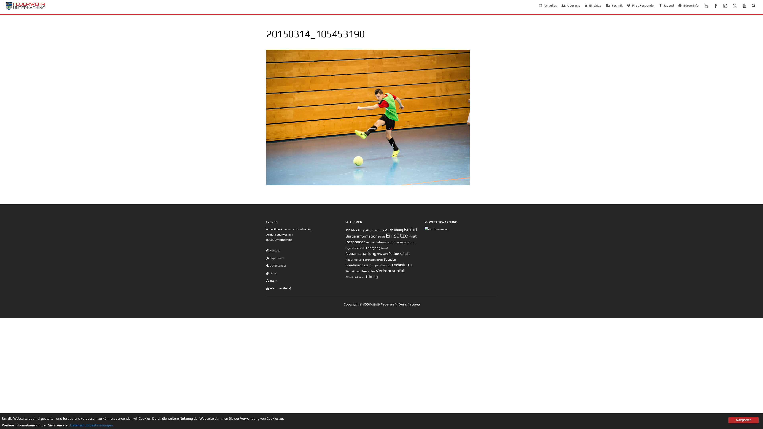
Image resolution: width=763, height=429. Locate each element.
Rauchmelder (354, 259)
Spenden (390, 259)
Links (272, 273)
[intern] (706, 5)
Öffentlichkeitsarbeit (355, 277)
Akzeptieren (743, 420)
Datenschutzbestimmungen (91, 425)
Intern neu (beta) (280, 288)
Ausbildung (394, 230)
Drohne (381, 237)
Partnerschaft (399, 254)
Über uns (573, 5)
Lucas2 (384, 248)
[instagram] (725, 5)
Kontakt (274, 250)
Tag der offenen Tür (381, 265)
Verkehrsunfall (391, 270)
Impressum (276, 258)
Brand (410, 229)
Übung (372, 276)
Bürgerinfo (691, 5)
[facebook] (716, 5)
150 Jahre (351, 230)
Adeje (361, 230)
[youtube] (744, 5)
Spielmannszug (359, 265)
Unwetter (368, 271)
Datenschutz (277, 265)
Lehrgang (373, 248)
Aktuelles (550, 5)
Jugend (668, 5)
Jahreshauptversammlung (395, 242)
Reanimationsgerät (372, 260)
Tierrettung (353, 271)
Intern (273, 280)
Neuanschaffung (361, 253)
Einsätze (594, 5)
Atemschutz (375, 230)
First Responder (643, 5)
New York (382, 253)
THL (409, 265)
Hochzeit (370, 242)
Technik (617, 5)
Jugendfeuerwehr (355, 248)
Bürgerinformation (362, 236)
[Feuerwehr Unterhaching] (25, 9)
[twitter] (735, 5)
